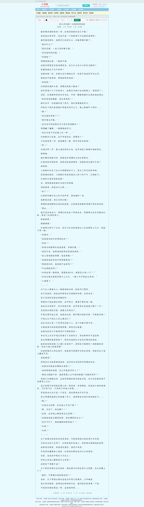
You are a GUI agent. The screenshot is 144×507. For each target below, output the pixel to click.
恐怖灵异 (79, 13)
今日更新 (51, 9)
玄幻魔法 (38, 13)
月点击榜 (66, 9)
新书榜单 (81, 9)
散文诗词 (85, 13)
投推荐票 (59, 26)
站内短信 (104, 4)
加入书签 (80, 26)
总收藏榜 (73, 9)
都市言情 (50, 13)
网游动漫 (68, 13)
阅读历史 (44, 9)
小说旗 (44, 4)
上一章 (64, 26)
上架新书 (59, 9)
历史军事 (56, 13)
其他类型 (91, 13)
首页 (38, 9)
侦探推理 (62, 13)
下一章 (74, 26)
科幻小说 (73, 13)
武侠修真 (44, 13)
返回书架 (89, 493)
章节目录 (69, 26)
